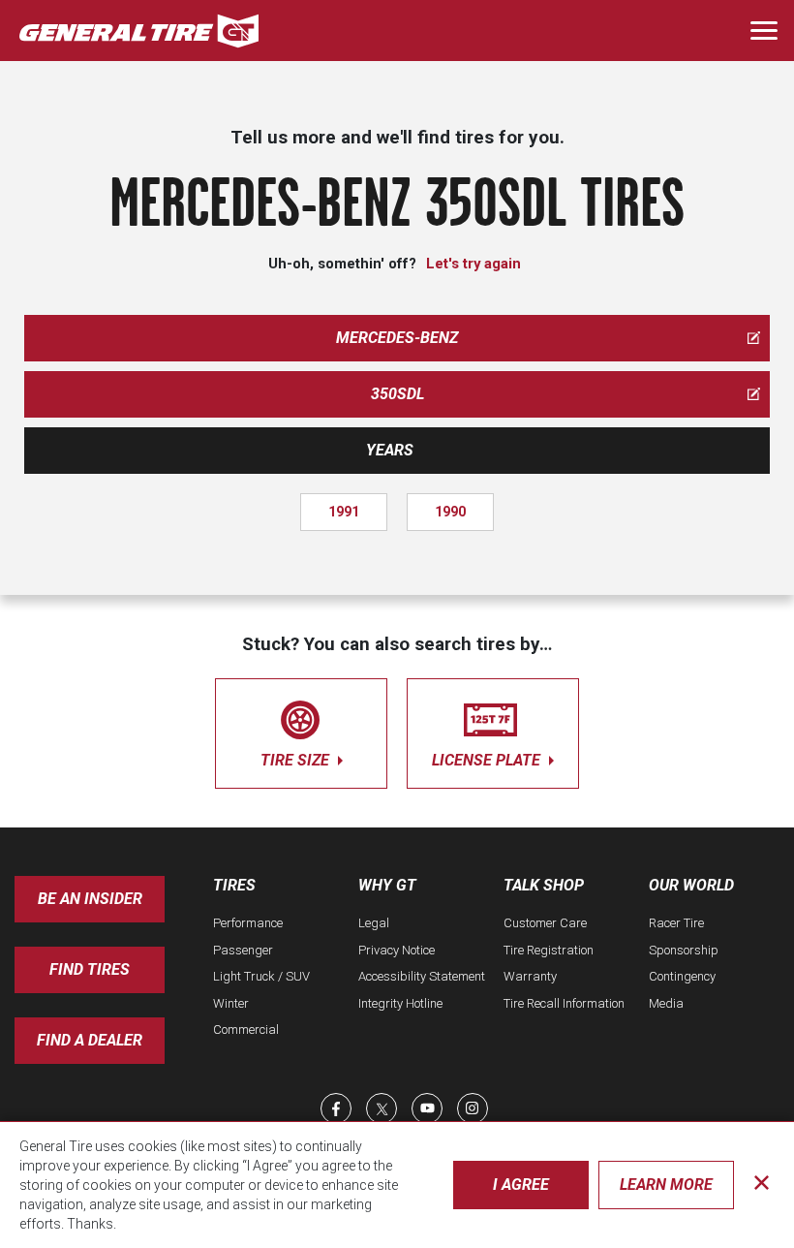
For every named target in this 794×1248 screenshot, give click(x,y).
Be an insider (90, 898)
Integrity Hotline (400, 1003)
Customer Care (545, 923)
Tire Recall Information (564, 1003)
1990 (450, 511)
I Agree (521, 1184)
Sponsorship (683, 950)
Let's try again (473, 263)
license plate (488, 760)
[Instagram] (472, 1108)
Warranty (530, 976)
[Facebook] (336, 1108)
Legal (373, 923)
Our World (691, 885)
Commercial (246, 1029)
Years (389, 450)
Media (666, 1003)
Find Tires (89, 969)
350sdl (397, 394)
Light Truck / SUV (261, 976)
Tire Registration (549, 950)
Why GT (387, 885)
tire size (296, 760)
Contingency (682, 976)
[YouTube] (427, 1108)
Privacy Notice (396, 950)
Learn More (666, 1184)
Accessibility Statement (421, 976)
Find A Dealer (89, 1040)
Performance (248, 923)
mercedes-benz (397, 337)
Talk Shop (544, 885)
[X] (381, 1108)
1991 (343, 511)
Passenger (243, 950)
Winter (231, 1003)
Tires (234, 885)
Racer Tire (676, 923)
